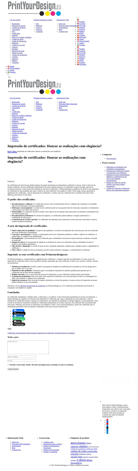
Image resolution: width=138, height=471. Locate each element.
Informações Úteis (63, 20)
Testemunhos (63, 28)
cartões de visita (79, 451)
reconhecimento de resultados (65, 333)
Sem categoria (12, 152)
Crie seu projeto (15, 20)
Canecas (15, 47)
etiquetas (82, 454)
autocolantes (78, 442)
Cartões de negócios (19, 28)
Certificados (16, 33)
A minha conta (48, 442)
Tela (13, 31)
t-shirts (81, 460)
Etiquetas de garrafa (18, 26)
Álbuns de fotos (17, 53)
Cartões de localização (19, 55)
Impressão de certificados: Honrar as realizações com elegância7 (118, 172)
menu (96, 457)
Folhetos (15, 35)
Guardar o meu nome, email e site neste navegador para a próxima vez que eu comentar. (41, 365)
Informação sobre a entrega (52, 444)
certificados (92, 451)
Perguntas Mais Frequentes (68, 26)
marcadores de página (88, 457)
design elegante (31, 333)
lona (80, 456)
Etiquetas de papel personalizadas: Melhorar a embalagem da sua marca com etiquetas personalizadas (118, 177)
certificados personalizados (17, 333)
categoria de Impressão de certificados (33, 286)
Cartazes (15, 57)
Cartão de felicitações (19, 41)
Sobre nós (62, 24)
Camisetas (15, 63)
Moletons (15, 43)
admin (50, 181)
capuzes (83, 446)
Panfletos (15, 49)
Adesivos (15, 59)
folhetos (88, 454)
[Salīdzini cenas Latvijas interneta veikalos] (64, 468)
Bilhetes (14, 61)
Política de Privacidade (51, 450)
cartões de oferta (91, 449)
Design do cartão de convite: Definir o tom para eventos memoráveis (116, 184)
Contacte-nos (63, 31)
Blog (60, 30)
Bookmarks (16, 24)
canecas (74, 446)
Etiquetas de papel (18, 51)
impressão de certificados (45, 333)
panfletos (74, 460)
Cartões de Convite (18, 45)
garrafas (74, 456)
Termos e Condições (50, 452)
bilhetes (88, 443)
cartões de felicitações (93, 446)
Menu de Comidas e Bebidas (21, 37)
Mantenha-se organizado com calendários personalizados (117, 168)
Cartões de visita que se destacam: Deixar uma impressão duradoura (118, 189)
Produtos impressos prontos (43, 20)
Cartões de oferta (17, 39)
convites (74, 454)
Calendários (16, 30)
